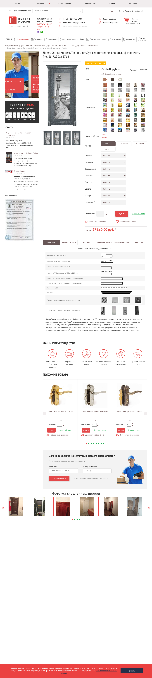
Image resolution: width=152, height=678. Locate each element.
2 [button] (9, 96)
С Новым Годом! (19, 171)
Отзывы (112, 3)
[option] (22, 74)
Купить (122, 214)
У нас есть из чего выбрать (20, 11)
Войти (121, 11)
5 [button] (96, 443)
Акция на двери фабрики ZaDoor (26, 153)
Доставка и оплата (104, 242)
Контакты (133, 3)
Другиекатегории (142, 39)
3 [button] (11, 96)
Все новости (10, 196)
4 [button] (93, 443)
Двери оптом (90, 3)
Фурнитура (130, 39)
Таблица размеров (121, 242)
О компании (39, 3)
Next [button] (145, 413)
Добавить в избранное (127, 221)
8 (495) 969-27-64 (44, 19)
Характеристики (69, 242)
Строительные (51, 39)
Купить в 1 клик (138, 214)
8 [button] (103, 443)
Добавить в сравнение (97, 221)
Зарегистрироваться (134, 11)
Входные (38, 39)
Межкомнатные (22, 39)
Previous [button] (44, 413)
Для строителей (64, 3)
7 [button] (101, 443)
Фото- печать (104, 136)
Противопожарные (98, 39)
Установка (138, 242)
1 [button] (7, 96)
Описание (51, 242)
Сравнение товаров (131, 24)
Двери (9, 39)
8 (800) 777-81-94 (44, 21)
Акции (17, 3)
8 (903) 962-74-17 (44, 24)
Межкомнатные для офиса (73, 39)
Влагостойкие (115, 39)
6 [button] (98, 443)
